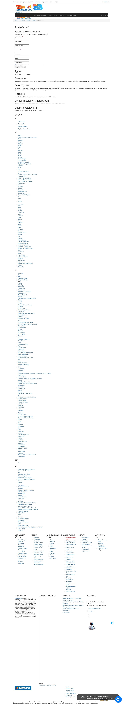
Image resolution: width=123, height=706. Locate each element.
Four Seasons (21, 485)
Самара (61, 15)
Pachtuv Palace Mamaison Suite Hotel (28, 509)
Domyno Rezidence (23, 171)
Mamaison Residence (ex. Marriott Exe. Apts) (30, 378)
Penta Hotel (21, 407)
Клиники (68, 589)
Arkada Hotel (21, 290)
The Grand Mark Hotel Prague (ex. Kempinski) (30, 527)
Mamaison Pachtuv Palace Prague (27, 503)
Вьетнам (52, 541)
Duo (19, 337)
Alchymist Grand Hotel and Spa (26, 469)
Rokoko (20, 419)
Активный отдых (22, 553)
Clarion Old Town (22, 315)
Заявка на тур (70, 690)
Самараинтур (18, 598)
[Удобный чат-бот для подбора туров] (101, 625)
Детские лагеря (22, 556)
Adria (19, 275)
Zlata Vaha (21, 267)
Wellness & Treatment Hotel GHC (27, 455)
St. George (21, 252)
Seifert (19, 429)
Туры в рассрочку (71, 15)
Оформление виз (87, 542)
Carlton (20, 301)
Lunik (19, 217)
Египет (52, 543)
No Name (20, 229)
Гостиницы (21, 545)
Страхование (85, 544)
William (20, 265)
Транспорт (21, 550)
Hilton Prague (21, 493)
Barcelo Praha (22, 293)
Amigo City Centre (23, 280)
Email (16, 58)
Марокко (52, 550)
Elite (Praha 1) (22, 341)
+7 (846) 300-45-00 (20, 10)
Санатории (21, 543)
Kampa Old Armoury (23, 364)
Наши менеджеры (71, 693)
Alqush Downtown (22, 278)
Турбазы (20, 541)
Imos (19, 198)
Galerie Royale (22, 347)
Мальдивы (53, 548)
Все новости (66, 612)
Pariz (19, 514)
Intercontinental (22, 497)
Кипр (51, 545)
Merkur (20, 226)
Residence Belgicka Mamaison (26, 418)
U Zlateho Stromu (22, 448)
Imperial (20, 495)
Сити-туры (69, 569)
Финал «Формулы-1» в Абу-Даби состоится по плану (72, 599)
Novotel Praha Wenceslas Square (27, 397)
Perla (19, 409)
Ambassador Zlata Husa (24, 471)
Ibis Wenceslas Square (24, 195)
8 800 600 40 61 (91, 600)
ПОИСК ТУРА (18, 12)
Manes (20, 380)
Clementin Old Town (23, 318)
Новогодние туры (39, 559)
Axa (19, 149)
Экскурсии (21, 546)
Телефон (17, 54)
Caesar (20, 300)
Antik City (20, 285)
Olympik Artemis (22, 398)
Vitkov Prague (21, 451)
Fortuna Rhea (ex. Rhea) (24, 180)
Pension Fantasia (22, 126)
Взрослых (18, 41)
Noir (19, 395)
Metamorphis (21, 385)
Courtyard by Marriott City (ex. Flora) (27, 324)
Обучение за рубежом (69, 558)
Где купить (105, 15)
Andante (20, 140)
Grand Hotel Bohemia (23, 487)
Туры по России (52, 15)
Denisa (20, 329)
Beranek (20, 150)
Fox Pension (21, 183)
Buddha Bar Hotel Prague (25, 477)
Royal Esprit (21, 426)
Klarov (19, 367)
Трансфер (85, 541)
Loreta (19, 214)
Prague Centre (22, 240)
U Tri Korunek (21, 260)
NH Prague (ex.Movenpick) (25, 393)
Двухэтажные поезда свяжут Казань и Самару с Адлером (73, 606)
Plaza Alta (20, 410)
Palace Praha (21, 513)
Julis (19, 361)
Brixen (19, 155)
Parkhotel (20, 405)
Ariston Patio (21, 288)
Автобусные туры (39, 564)
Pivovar (20, 236)
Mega (19, 221)
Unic (19, 450)
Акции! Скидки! (22, 540)
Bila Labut (20, 296)
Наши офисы (90, 611)
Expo (19, 346)
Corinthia (20, 481)
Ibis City (20, 188)
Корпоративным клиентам (26, 2)
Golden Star (21, 351)
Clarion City (21, 311)
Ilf (18, 196)
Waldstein (20, 453)
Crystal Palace (22, 327)
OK (83, 697)
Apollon (20, 142)
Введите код (18, 62)
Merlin (19, 227)
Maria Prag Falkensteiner (24, 382)
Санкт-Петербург (38, 546)
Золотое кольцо (38, 542)
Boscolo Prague (22, 476)
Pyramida (20, 413)
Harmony (20, 186)
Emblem (20, 482)
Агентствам (16, 2)
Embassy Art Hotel (23, 344)
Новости (56, 2)
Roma (19, 421)
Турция (52, 556)
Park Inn (20, 404)
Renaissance (21, 520)
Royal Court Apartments (24, 246)
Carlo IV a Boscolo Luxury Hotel (26, 479)
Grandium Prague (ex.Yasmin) (26, 490)
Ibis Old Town (21, 193)
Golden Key (21, 349)
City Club (20, 165)
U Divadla (20, 443)
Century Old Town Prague (25, 305)
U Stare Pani (21, 446)
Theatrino (20, 440)
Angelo (20, 283)
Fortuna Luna (21, 121)
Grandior (20, 488)
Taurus (20, 438)
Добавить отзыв (51, 685)
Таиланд (52, 553)
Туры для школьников (69, 578)
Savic (19, 428)
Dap (19, 169)
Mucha (20, 390)
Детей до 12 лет (19, 45)
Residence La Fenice (23, 245)
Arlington (20, 144)
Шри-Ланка (53, 558)
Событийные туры (39, 551)
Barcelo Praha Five (23, 295)
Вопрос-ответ (44, 2)
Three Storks (21, 528)
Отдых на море (38, 552)
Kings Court (21, 498)
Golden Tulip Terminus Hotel (25, 352)
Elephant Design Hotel (24, 339)
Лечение (68, 556)
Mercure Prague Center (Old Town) (27, 383)
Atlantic (20, 145)
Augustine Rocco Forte (24, 474)
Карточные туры (70, 591)
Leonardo (20, 370)
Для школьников (22, 548)
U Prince (20, 530)
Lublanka (20, 216)
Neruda (20, 392)
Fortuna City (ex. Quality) (24, 178)
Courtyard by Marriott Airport (25, 322)
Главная (17, 20)
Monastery (21, 387)
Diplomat (20, 331)
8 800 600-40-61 (31, 10)
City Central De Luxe (23, 162)
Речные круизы (22, 555)
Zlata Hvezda (21, 456)
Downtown (21, 336)
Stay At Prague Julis (23, 434)
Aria (19, 472)
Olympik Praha (22, 400)
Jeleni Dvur (21, 204)
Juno (19, 205)
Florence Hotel (22, 176)
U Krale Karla (21, 445)
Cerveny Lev (21, 308)
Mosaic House (22, 388)
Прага (33, 20)
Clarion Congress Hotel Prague (26, 313)
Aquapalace (21, 286)
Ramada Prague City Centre (25, 416)
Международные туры (40, 15)
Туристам (37, 2)
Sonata (20, 433)
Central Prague (22, 159)
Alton (19, 139)
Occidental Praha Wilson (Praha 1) (27, 508)
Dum (19, 173)
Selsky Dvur (21, 431)
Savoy (19, 523)
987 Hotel (20, 273)
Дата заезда (18, 37)
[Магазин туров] (37, 6)
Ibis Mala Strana (22, 191)
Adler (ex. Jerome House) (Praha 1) (27, 137)
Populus (20, 238)
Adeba (19, 135)
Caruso (20, 303)
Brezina (20, 154)
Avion (19, 147)
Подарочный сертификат (85, 550)
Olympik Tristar (22, 232)
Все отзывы (42, 685)
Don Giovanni (21, 332)
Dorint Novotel (22, 334)
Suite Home (21, 436)
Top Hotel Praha (22, 441)
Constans (20, 321)
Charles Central (22, 160)
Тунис (51, 555)
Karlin (19, 207)
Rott (19, 423)
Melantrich (21, 222)
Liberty (20, 372)
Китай (51, 546)
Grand (19, 185)
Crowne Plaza (21, 326)
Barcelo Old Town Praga (24, 291)
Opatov (20, 234)
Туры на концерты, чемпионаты (101, 544)
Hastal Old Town (22, 356)
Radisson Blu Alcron (23, 518)
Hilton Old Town (22, 492)
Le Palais (20, 501)
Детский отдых (70, 552)
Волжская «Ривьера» (21, 562)
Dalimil (20, 167)
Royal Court (21, 424)
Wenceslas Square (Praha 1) (25, 263)
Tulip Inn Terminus (23, 257)
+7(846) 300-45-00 (92, 598)
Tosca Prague (21, 255)
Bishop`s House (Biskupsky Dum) (27, 298)
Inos (19, 200)
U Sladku (20, 258)
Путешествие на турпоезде (38, 561)
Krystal (20, 211)
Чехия (28, 20)
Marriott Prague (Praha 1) (25, 506)
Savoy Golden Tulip (23, 525)
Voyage (20, 262)
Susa (19, 253)
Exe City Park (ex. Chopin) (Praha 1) (27, 175)
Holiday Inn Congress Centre (25, 357)
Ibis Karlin (20, 190)
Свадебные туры (70, 567)
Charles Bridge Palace (24, 310)
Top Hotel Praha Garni (24, 129)
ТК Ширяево (21, 551)
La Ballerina (21, 368)
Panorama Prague (23, 402)
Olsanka (20, 231)
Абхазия (52, 540)
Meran (19, 224)
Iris (19, 359)
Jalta (19, 463)
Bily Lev (20, 152)
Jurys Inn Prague (22, 363)
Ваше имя (17, 49)
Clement (20, 316)
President (20, 517)
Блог (51, 2)
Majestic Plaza (22, 377)
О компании (106, 2)
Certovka (20, 306)
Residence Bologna (23, 243)
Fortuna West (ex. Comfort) (25, 181)
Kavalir (20, 209)
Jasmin (20, 201)
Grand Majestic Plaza (23, 354)
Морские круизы (70, 562)
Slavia (19, 250)
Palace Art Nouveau (23, 511)
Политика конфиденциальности (75, 697)
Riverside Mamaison (23, 522)
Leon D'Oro (21, 212)
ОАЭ (51, 551)
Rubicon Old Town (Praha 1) (25, 248)
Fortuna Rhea (21, 124)
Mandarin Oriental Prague (25, 504)
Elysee (20, 342)
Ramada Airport (22, 414)
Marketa (20, 219)
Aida (19, 276)
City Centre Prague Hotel (24, 164)
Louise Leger (21, 375)
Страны (23, 20)
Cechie (20, 157)
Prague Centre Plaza (23, 241)
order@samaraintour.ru (95, 608)
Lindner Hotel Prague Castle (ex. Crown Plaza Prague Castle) (34, 373)
